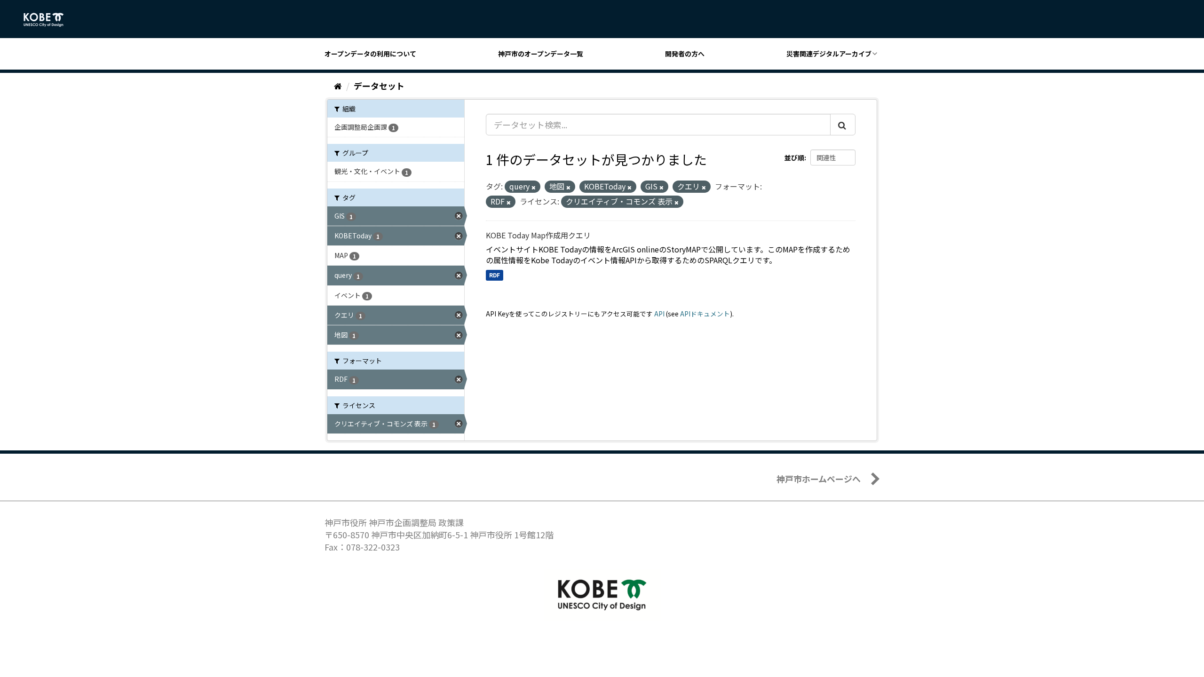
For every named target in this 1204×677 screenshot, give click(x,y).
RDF (494, 275)
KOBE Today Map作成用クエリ (538, 235)
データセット (379, 85)
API (659, 313)
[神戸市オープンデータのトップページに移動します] (49, 20)
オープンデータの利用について (370, 53)
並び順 (794, 157)
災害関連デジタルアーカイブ (828, 53)
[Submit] (842, 124)
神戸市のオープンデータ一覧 (540, 53)
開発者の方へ (685, 53)
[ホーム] (338, 85)
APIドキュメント (705, 313)
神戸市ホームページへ (818, 478)
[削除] (533, 187)
